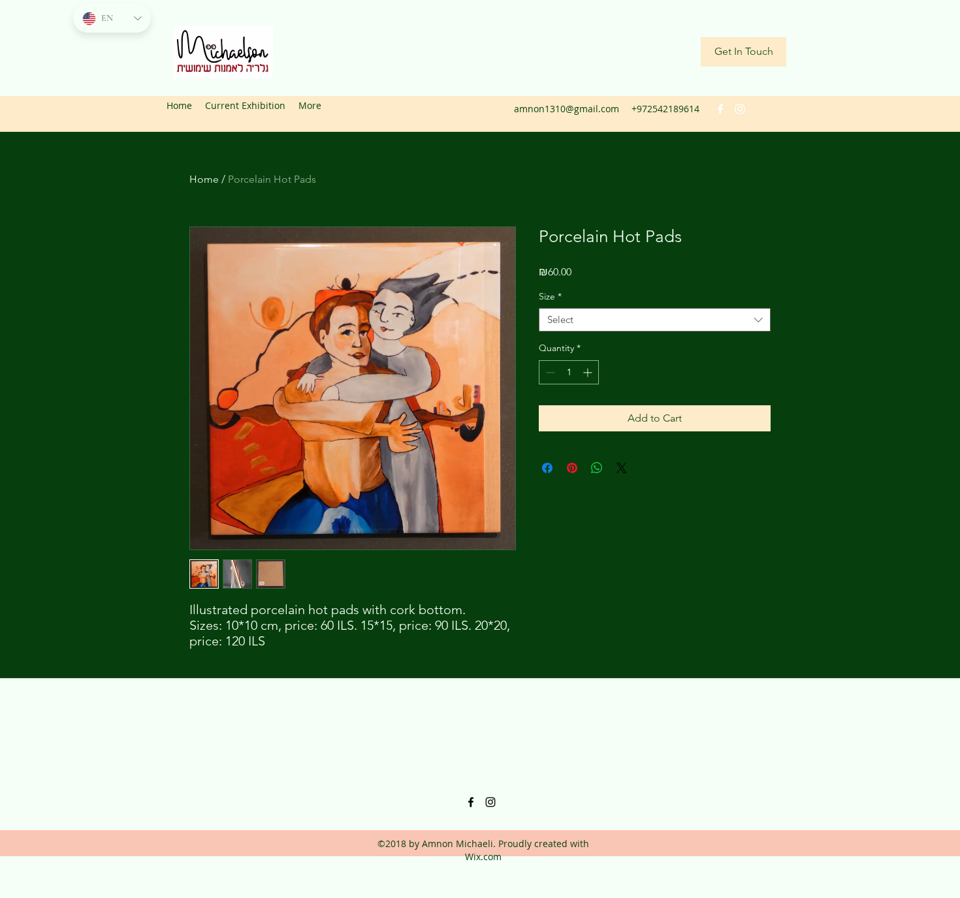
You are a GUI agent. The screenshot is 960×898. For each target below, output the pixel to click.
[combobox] (655, 320)
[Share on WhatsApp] (597, 468)
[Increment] (589, 372)
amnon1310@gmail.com (566, 108)
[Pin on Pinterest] (572, 468)
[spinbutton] (569, 372)
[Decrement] (549, 372)
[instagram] (739, 109)
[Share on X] (622, 468)
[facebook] (720, 109)
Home (204, 179)
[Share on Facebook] (547, 468)
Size (550, 296)
